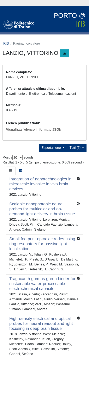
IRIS (5, 43)
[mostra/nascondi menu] (85, 3)
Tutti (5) (75, 147)
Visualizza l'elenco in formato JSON (33, 129)
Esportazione (51, 147)
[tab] (11, 171)
